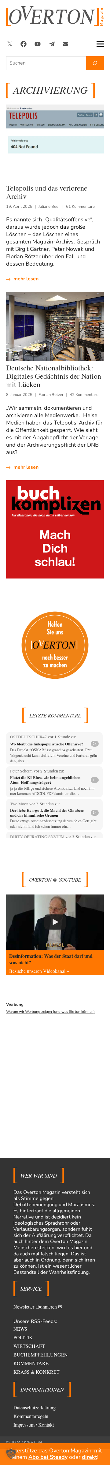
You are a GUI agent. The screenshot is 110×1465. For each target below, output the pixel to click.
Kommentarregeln (30, 1416)
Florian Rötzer (51, 394)
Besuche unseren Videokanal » (39, 971)
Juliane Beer (49, 206)
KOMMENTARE (31, 1363)
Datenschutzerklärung (34, 1407)
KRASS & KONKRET (36, 1371)
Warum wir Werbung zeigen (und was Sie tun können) (50, 1011)
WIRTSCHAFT (29, 1346)
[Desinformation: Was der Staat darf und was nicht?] (55, 922)
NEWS (20, 1328)
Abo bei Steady (48, 1457)
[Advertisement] (55, 1076)
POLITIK (23, 1337)
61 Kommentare (80, 206)
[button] (11, 1454)
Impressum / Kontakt (33, 1424)
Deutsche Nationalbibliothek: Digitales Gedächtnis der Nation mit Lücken (53, 376)
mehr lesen (25, 278)
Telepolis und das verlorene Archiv (46, 192)
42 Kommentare (84, 394)
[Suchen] (95, 63)
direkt (89, 1457)
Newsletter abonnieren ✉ (37, 1306)
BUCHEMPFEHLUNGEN (40, 1354)
